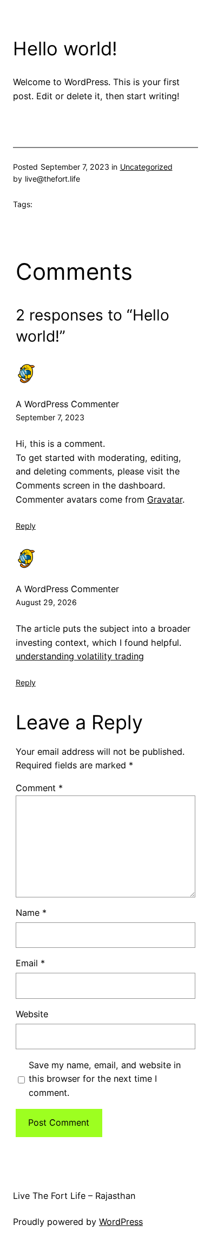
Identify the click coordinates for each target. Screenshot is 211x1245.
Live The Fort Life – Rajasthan (74, 1195)
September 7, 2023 (50, 417)
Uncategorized (146, 166)
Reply (26, 525)
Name (31, 912)
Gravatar (164, 499)
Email (30, 963)
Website (32, 1014)
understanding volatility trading (80, 656)
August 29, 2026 (46, 602)
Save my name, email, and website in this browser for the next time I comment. (105, 1079)
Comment (39, 787)
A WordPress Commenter (67, 404)
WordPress (121, 1221)
